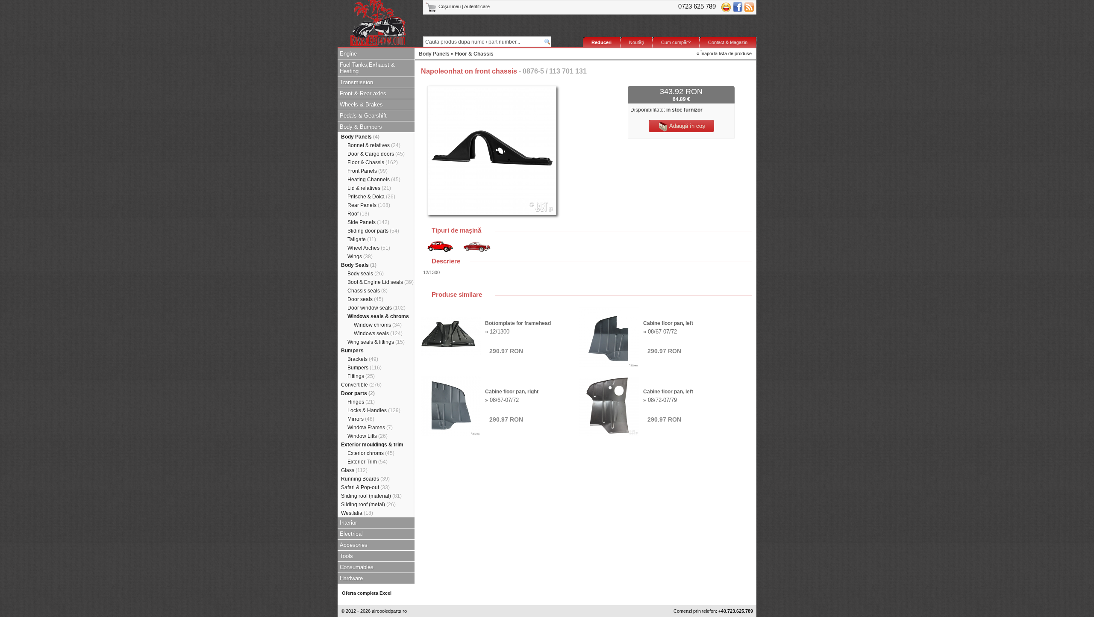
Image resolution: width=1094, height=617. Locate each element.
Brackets (362, 359)
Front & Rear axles (363, 93)
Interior (348, 523)
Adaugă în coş (686, 126)
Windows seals (378, 334)
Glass (354, 470)
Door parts (358, 393)
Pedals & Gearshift (363, 115)
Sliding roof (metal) (368, 505)
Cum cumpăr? (676, 42)
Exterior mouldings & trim (372, 445)
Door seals (365, 299)
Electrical (351, 534)
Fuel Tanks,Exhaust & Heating (367, 68)
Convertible (361, 385)
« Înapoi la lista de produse (724, 53)
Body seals (365, 274)
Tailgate (361, 239)
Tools (346, 556)
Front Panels (367, 171)
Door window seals (376, 308)
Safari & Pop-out (365, 487)
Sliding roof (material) (371, 496)
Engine (348, 53)
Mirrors (360, 419)
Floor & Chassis (372, 162)
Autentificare (477, 6)
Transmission (356, 82)
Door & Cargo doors (376, 154)
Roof (358, 214)
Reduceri (601, 42)
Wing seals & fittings (376, 342)
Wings (360, 257)
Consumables (356, 567)
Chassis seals (367, 291)
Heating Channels (373, 180)
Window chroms (378, 325)
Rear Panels (368, 205)
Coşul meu (449, 6)
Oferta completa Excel (366, 593)
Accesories (354, 545)
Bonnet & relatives (373, 145)
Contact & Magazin (727, 42)
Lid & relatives (369, 188)
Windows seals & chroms (378, 316)
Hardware (351, 578)
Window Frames (370, 428)
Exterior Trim (367, 462)
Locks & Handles (373, 410)
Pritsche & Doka (371, 197)
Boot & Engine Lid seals (380, 282)
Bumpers (352, 351)
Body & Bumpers (361, 127)
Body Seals (358, 265)
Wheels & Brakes (361, 104)
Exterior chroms (370, 453)
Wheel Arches (368, 248)
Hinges (361, 402)
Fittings (361, 376)
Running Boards (365, 479)
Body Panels (360, 137)
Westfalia (357, 513)
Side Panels (368, 222)
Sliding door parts (373, 231)
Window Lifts (367, 436)
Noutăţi (636, 42)
